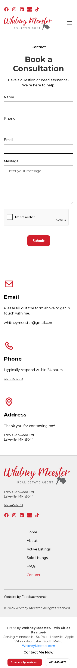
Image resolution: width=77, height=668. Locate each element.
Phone (9, 118)
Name (9, 97)
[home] (28, 23)
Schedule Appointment (24, 662)
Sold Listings (37, 558)
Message (11, 161)
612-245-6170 (13, 379)
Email (8, 140)
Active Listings (38, 549)
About (32, 541)
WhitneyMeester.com (38, 646)
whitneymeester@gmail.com (28, 323)
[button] (69, 23)
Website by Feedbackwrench (25, 597)
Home (32, 532)
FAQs (31, 566)
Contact (33, 575)
